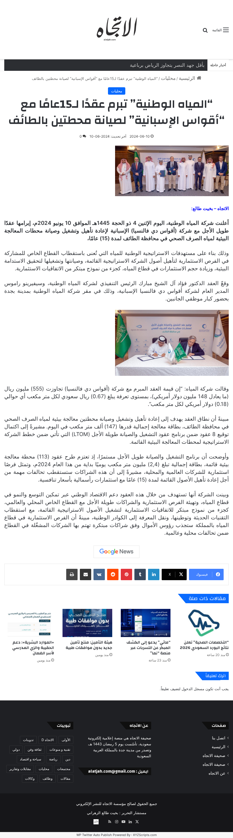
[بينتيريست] (126, 574)
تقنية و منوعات (59, 749)
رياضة (53, 759)
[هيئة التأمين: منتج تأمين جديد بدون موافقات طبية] (87, 623)
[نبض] (102, 821)
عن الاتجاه (217, 773)
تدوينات (28, 740)
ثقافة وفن (34, 749)
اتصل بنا (218, 738)
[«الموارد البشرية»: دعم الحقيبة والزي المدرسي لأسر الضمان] (29, 623)
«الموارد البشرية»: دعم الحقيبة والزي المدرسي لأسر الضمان (33, 648)
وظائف (48, 778)
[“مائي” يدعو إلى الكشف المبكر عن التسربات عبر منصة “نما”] (145, 623)
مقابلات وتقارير (20, 769)
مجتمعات (63, 769)
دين (67, 759)
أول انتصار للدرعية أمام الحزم (175, 65)
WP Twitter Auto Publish (94, 835)
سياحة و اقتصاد (30, 759)
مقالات (65, 778)
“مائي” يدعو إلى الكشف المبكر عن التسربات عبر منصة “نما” (148, 648)
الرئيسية (188, 78)
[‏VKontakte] (99, 574)
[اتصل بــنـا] (96, 821)
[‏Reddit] (112, 574)
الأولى (66, 740)
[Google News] (116, 551)
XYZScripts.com (145, 835)
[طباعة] (72, 574)
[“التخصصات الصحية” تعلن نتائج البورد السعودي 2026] (204, 623)
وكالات (30, 778)
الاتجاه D (47, 740)
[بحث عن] (205, 32)
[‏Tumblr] (140, 574)
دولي (16, 749)
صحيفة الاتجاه (214, 755)
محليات (168, 78)
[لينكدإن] (153, 574)
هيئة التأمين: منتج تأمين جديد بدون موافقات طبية (89, 645)
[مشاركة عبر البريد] (85, 574)
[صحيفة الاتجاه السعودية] (116, 29)
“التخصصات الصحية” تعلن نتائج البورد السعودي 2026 (204, 645)
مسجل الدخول (193, 688)
